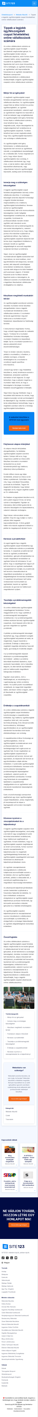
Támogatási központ (8, 1371)
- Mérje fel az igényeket (15, 1017)
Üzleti (8, 1115)
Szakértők (5, 1383)
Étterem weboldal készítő (10, 1348)
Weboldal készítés (8, 1301)
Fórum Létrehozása (8, 1342)
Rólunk (4, 1368)
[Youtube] (16, 1258)
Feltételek (10, 1409)
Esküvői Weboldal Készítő (10, 1324)
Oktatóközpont (7, 15)
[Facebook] (3, 1258)
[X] (7, 1258)
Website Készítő (21, 15)
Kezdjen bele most (19, 428)
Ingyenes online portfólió (10, 1327)
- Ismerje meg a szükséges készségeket (16, 1022)
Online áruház (6, 1304)
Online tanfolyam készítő (10, 1345)
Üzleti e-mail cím (7, 1336)
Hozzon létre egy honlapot (19, 1099)
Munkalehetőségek (11, 1377)
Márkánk (4, 1386)
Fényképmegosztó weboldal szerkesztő (15, 1315)
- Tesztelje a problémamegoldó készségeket (17, 1043)
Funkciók (5, 1277)
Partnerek (5, 1380)
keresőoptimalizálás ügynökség (12, 1359)
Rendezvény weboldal (9, 1318)
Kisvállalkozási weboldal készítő (12, 1330)
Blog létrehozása (7, 1339)
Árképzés (5, 1274)
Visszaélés (26, 1409)
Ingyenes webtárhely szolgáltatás (13, 1353)
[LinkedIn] (12, 1258)
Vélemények (6, 1280)
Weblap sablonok (7, 1286)
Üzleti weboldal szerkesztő (11, 1313)
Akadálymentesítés (19, 1411)
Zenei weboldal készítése (10, 1321)
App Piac (8, 1289)
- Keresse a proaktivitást (15, 1038)
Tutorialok (9, 1119)
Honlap (4, 1271)
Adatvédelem (18, 1409)
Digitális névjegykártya (9, 1333)
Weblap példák (7, 1283)
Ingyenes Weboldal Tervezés (11, 1356)
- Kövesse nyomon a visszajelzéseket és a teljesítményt (18, 1053)
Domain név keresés (9, 1307)
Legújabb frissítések (8, 1292)
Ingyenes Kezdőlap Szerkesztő (12, 1310)
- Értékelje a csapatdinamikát (16, 1048)
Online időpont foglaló (9, 1350)
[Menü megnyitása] (34, 3)
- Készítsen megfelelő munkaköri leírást (18, 1028)
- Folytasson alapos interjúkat (17, 1034)
